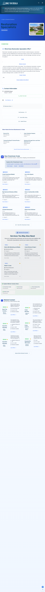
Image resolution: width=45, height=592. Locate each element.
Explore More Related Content (21, 353)
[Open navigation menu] (42, 2)
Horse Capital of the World (22, 79)
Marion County (22, 64)
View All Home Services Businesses (21, 149)
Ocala (22, 59)
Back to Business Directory (8, 19)
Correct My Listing (23, 117)
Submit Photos (23, 121)
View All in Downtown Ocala (23, 224)
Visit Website (8, 100)
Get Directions (21, 112)
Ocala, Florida (22, 75)
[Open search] (38, 2)
